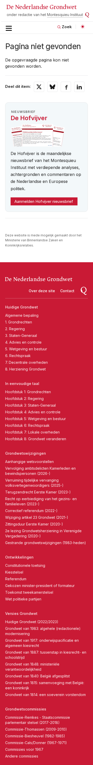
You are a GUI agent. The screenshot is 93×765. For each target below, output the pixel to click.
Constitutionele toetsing (25, 565)
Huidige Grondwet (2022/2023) (31, 622)
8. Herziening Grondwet (25, 369)
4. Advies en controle (23, 342)
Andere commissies (21, 756)
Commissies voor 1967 (24, 749)
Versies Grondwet (21, 613)
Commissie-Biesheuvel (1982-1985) (35, 736)
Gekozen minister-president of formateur (40, 585)
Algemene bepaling (21, 315)
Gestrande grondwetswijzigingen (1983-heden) (45, 542)
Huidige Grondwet (21, 307)
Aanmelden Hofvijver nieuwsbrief (43, 201)
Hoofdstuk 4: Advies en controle (32, 412)
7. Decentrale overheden (26, 362)
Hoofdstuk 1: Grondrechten (28, 392)
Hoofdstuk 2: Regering (24, 398)
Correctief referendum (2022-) (31, 510)
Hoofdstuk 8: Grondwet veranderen (35, 439)
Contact (67, 291)
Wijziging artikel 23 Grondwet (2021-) (36, 517)
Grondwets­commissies (25, 709)
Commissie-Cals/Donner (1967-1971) (36, 742)
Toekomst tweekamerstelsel (29, 592)
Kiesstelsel (14, 572)
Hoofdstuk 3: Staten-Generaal (30, 405)
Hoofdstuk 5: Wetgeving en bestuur (35, 418)
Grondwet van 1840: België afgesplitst (37, 676)
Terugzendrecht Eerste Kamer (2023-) (38, 492)
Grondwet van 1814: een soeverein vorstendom (45, 694)
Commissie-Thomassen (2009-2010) (36, 729)
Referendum (15, 579)
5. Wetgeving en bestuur (26, 349)
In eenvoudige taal (22, 383)
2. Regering (15, 329)
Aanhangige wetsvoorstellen (29, 461)
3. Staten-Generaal (21, 335)
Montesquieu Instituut (65, 14)
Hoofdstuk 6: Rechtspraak (27, 425)
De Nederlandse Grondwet (41, 7)
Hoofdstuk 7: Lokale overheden (32, 432)
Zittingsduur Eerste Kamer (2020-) (34, 524)
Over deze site (42, 291)
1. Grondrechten (18, 322)
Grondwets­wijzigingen (25, 453)
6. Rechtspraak (18, 355)
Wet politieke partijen (23, 599)
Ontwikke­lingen (19, 557)
